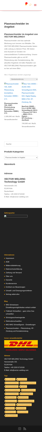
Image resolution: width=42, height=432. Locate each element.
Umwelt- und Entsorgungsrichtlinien (19, 291)
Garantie (9, 280)
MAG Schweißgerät (26, 393)
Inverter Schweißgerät (28, 390)
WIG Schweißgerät (11, 415)
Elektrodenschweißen (14, 321)
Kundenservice (11, 283)
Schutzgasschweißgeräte (26, 401)
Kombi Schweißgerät (12, 393)
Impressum (10, 258)
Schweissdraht (10, 404)
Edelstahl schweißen (12, 382)
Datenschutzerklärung (14, 269)
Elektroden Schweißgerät (28, 382)
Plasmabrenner (23, 397)
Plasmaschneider (11, 401)
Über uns (9, 276)
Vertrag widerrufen (12, 294)
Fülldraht (23, 386)
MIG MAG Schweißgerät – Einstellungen (21, 325)
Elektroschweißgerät (11, 386)
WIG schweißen (23, 411)
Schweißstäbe (21, 408)
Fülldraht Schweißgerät (12, 390)
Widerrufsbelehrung (13, 265)
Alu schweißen (10, 379)
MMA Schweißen (10, 397)
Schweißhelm (10, 408)
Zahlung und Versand (14, 273)
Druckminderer (22, 379)
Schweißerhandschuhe (24, 404)
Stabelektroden (10, 411)
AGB (7, 262)
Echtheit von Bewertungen (15, 287)
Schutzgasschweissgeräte (15, 317)
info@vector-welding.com (19, 197)
